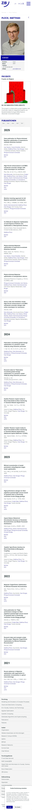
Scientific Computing (7, 714)
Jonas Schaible (15, 147)
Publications (5, 720)
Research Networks (7, 745)
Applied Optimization (8, 710)
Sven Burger (20, 149)
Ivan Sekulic (7, 147)
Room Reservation (7, 769)
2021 (22, 123)
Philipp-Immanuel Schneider (12, 152)
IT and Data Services (7, 758)
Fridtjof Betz (15, 501)
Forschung (4, 699)
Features (4, 722)
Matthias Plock (12, 149)
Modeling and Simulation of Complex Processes (15, 702)
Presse (3, 788)
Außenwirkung (6, 777)
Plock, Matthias (13, 12)
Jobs (3, 806)
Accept (9, 807)
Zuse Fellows (5, 751)
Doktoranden (5, 779)
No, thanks (17, 807)
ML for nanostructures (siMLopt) (16, 98)
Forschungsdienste (7, 756)
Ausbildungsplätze (7, 785)
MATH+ (4, 739)
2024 (8, 123)
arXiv (5, 189)
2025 (3, 123)
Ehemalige (5, 794)
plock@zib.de (17, 69)
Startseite (4, 12)
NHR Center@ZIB (7, 761)
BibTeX (6, 155)
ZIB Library (5, 772)
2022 (17, 123)
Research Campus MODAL (9, 736)
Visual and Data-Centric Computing (12, 704)
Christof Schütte (8, 532)
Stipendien (5, 782)
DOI (5, 157)
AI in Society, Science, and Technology (13, 708)
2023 (13, 123)
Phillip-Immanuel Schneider (19, 353)
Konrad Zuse (5, 748)
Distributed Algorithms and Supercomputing (14, 716)
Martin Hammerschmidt (16, 178)
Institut (3, 727)
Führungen (5, 791)
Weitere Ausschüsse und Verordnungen (13, 733)
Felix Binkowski (8, 174)
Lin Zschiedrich (20, 179)
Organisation (5, 730)
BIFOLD (4, 742)
